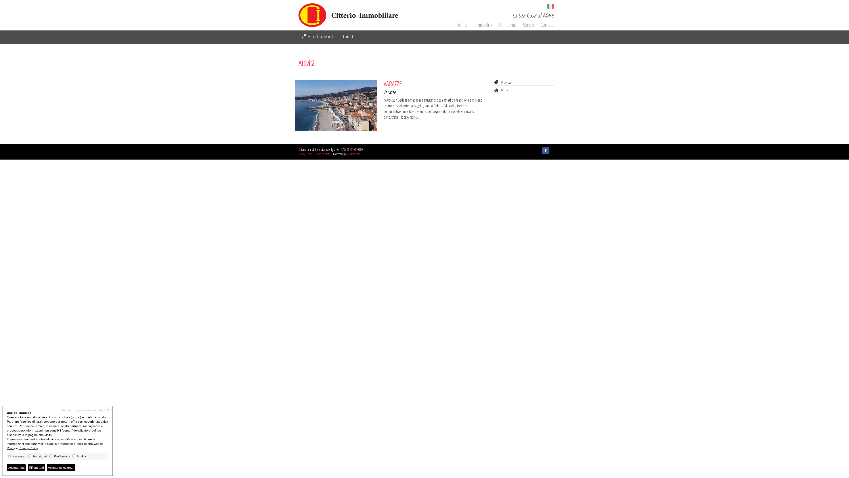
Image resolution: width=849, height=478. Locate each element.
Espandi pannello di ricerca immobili (330, 36)
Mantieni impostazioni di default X (85, 410)
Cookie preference (60, 443)
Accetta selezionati (61, 467)
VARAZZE (393, 83)
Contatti (547, 25)
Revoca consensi (322, 154)
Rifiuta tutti (36, 467)
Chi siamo (507, 25)
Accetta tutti (16, 467)
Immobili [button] (481, 25)
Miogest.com (353, 154)
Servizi (528, 25)
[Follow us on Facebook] (545, 150)
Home (462, 25)
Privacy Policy (305, 154)
